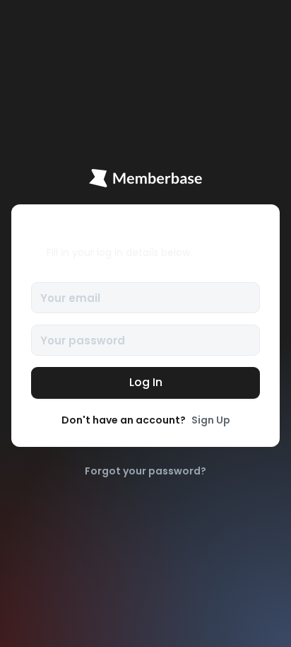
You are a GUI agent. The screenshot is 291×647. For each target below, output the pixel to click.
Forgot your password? (145, 471)
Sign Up (210, 420)
